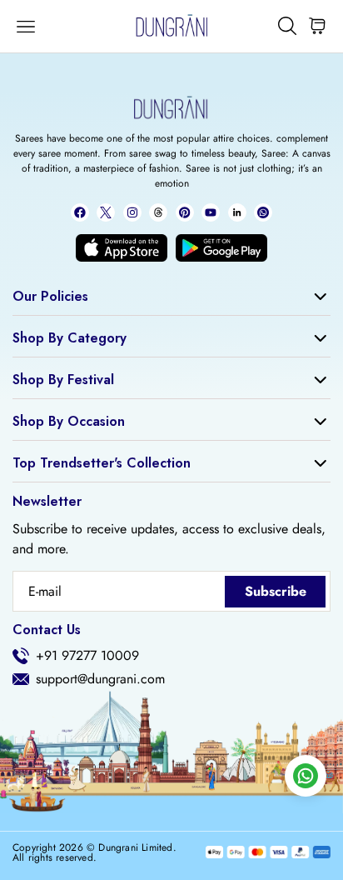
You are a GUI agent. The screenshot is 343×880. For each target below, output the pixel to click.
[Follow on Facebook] (80, 212)
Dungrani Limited (135, 847)
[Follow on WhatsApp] (263, 212)
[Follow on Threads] (158, 212)
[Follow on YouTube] (210, 212)
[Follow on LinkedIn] (237, 212)
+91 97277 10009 (87, 656)
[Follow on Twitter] (106, 212)
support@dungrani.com (100, 679)
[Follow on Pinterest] (185, 212)
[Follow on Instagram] (132, 212)
